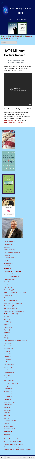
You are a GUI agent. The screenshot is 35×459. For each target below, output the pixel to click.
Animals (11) (7, 332)
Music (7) (6, 282)
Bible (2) (6, 338)
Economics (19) (8, 343)
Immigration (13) (8, 274)
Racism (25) (7, 298)
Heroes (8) (7, 255)
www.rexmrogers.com (10, 120)
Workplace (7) (8, 391)
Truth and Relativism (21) (11, 314)
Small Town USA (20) (9, 402)
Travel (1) (6, 418)
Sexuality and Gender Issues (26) (13, 303)
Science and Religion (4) (10, 300)
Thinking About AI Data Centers (12, 441)
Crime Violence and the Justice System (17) (15, 340)
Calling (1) (7, 434)
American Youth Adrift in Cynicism (13, 444)
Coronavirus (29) (8, 426)
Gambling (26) (8, 356)
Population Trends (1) (10, 421)
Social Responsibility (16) (11, 308)
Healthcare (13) (8, 359)
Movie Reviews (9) (9, 380)
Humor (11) (7, 407)
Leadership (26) (8, 263)
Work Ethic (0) (8, 322)
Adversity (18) (8, 327)
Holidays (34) (7, 268)
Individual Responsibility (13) (12, 276)
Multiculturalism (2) (9, 279)
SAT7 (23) (7, 386)
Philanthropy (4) (8, 388)
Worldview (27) (8, 404)
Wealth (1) (7, 266)
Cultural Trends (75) (9, 250)
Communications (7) (9, 429)
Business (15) (7, 410)
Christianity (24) (8, 244)
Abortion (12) (7, 324)
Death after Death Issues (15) (12, 252)
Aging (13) (7, 330)
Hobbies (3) (7, 362)
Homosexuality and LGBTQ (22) (12, 271)
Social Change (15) (9, 306)
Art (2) (6, 335)
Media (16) (7, 375)
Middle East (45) (8, 367)
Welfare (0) (7, 319)
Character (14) (8, 399)
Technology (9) (8, 431)
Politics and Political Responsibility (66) (15, 292)
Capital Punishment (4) (10, 394)
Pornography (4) (8, 295)
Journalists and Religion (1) (11, 258)
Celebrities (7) (8, 396)
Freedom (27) (7, 354)
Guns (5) (6, 423)
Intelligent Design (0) (9, 241)
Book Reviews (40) (9, 378)
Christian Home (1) (9, 372)
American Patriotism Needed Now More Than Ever (17, 449)
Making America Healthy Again (12, 447)
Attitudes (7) (7, 415)
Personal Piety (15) (9, 290)
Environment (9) (8, 348)
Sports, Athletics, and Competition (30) (14, 311)
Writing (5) (7, 412)
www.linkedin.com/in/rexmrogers (14, 122)
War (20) (6, 316)
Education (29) (8, 346)
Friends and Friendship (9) (11, 370)
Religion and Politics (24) (11, 383)
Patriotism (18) (8, 287)
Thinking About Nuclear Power (12, 439)
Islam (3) (6, 260)
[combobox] (9, 42)
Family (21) (7, 351)
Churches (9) (7, 247)
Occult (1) (6, 284)
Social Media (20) (9, 364)
